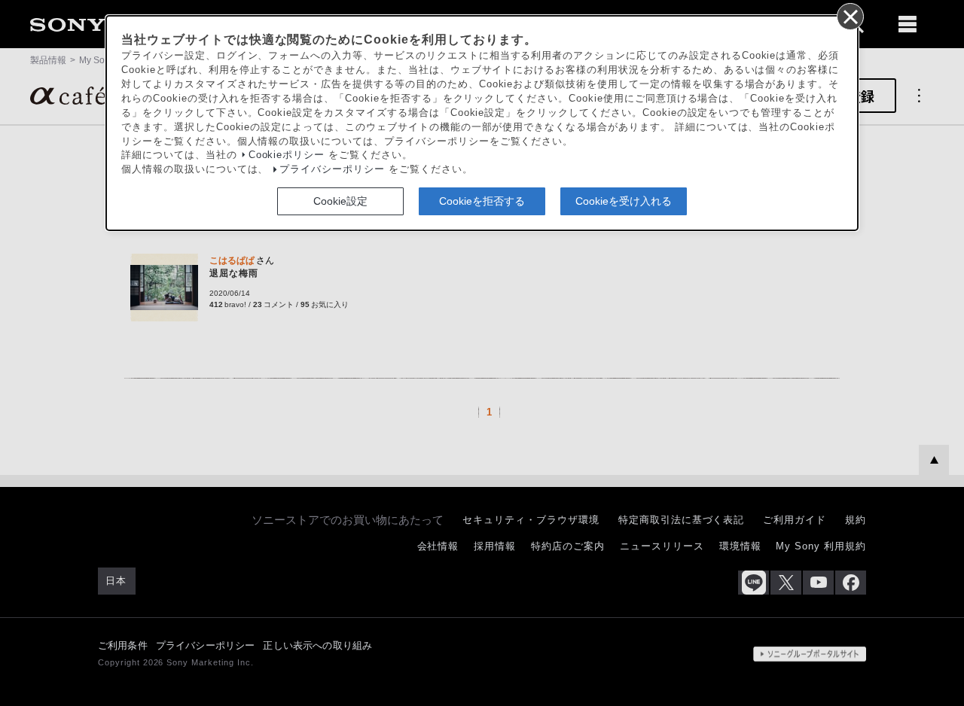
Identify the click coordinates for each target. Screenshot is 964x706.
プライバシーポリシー (332, 169)
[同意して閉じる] (849, 16)
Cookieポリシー (287, 155)
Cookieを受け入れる (623, 200)
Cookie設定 (340, 200)
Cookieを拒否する (482, 200)
